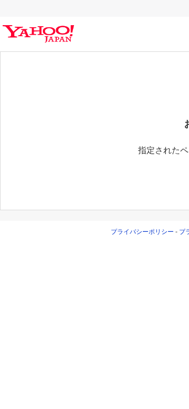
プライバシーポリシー (142, 231)
